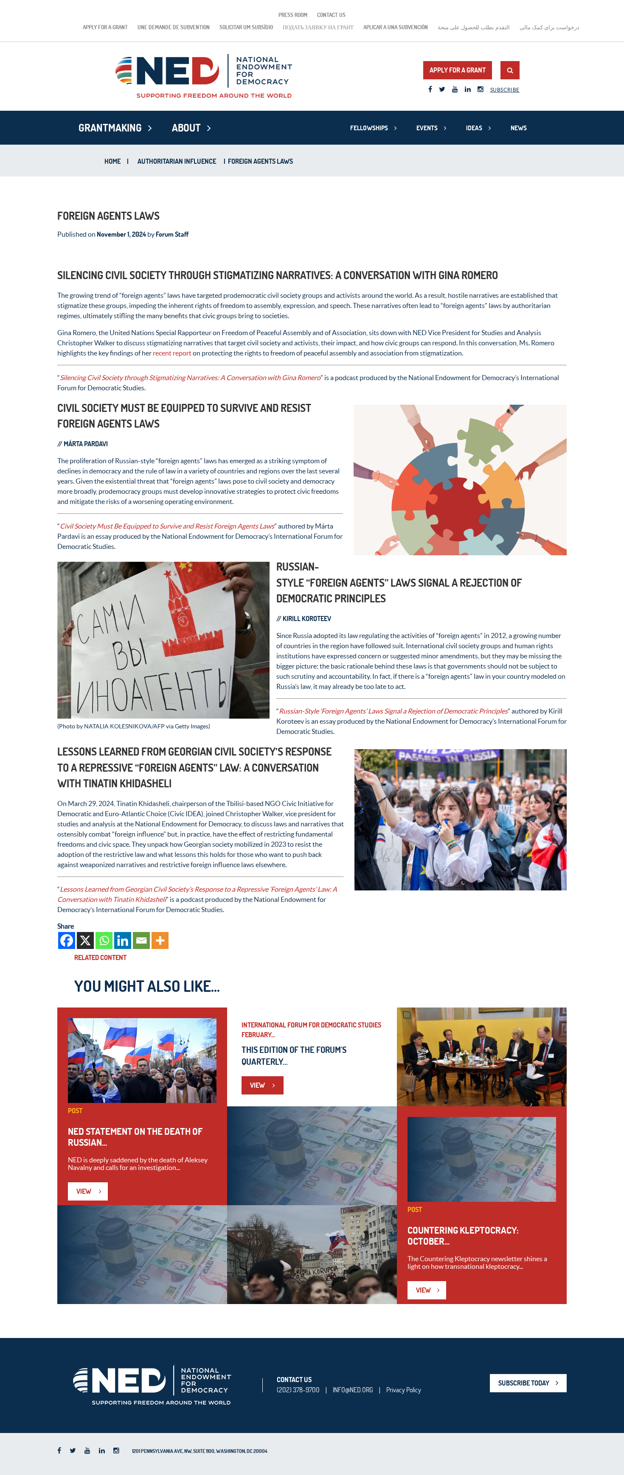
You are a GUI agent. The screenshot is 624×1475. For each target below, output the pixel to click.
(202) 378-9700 (298, 1389)
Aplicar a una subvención (395, 27)
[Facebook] (66, 940)
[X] (85, 940)
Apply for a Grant (105, 27)
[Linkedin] (122, 940)
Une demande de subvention (174, 27)
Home (112, 161)
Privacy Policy (403, 1389)
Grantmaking (110, 127)
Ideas (474, 128)
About (186, 127)
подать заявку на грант (318, 27)
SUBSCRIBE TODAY (523, 1383)
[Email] (141, 940)
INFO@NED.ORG (353, 1389)
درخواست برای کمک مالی (549, 27)
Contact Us (331, 14)
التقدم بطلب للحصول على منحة (474, 27)
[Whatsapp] (104, 940)
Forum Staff (172, 234)
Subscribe (505, 89)
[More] (160, 940)
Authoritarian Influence (177, 161)
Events (427, 128)
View (84, 1191)
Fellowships (369, 128)
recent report (172, 353)
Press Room (292, 14)
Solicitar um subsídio (246, 27)
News (519, 128)
